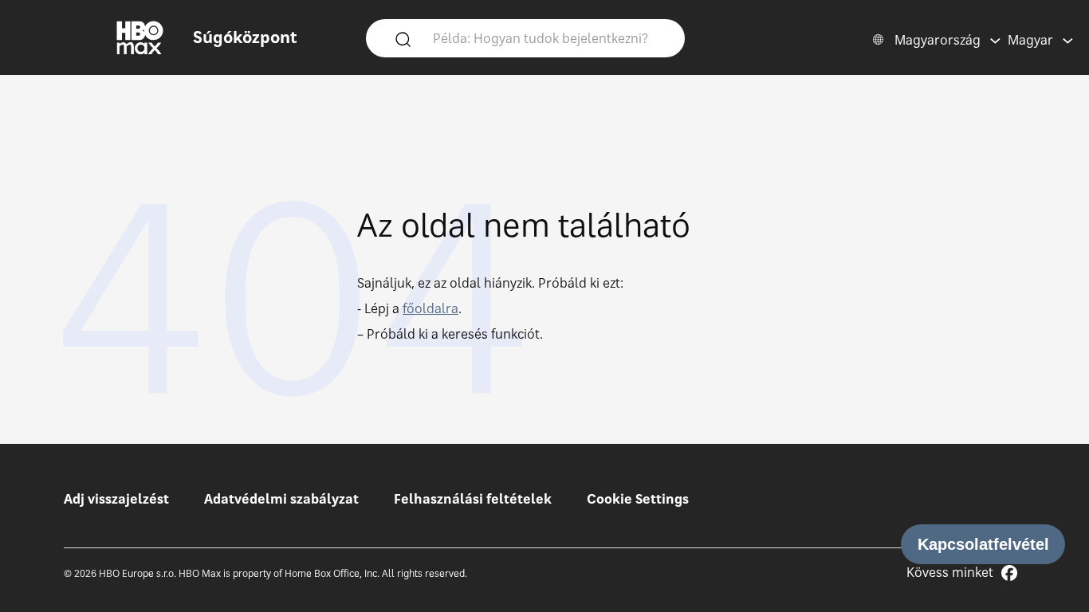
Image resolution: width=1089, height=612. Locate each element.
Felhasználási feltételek (473, 499)
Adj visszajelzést (116, 499)
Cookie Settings (638, 499)
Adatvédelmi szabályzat (281, 499)
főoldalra (430, 308)
